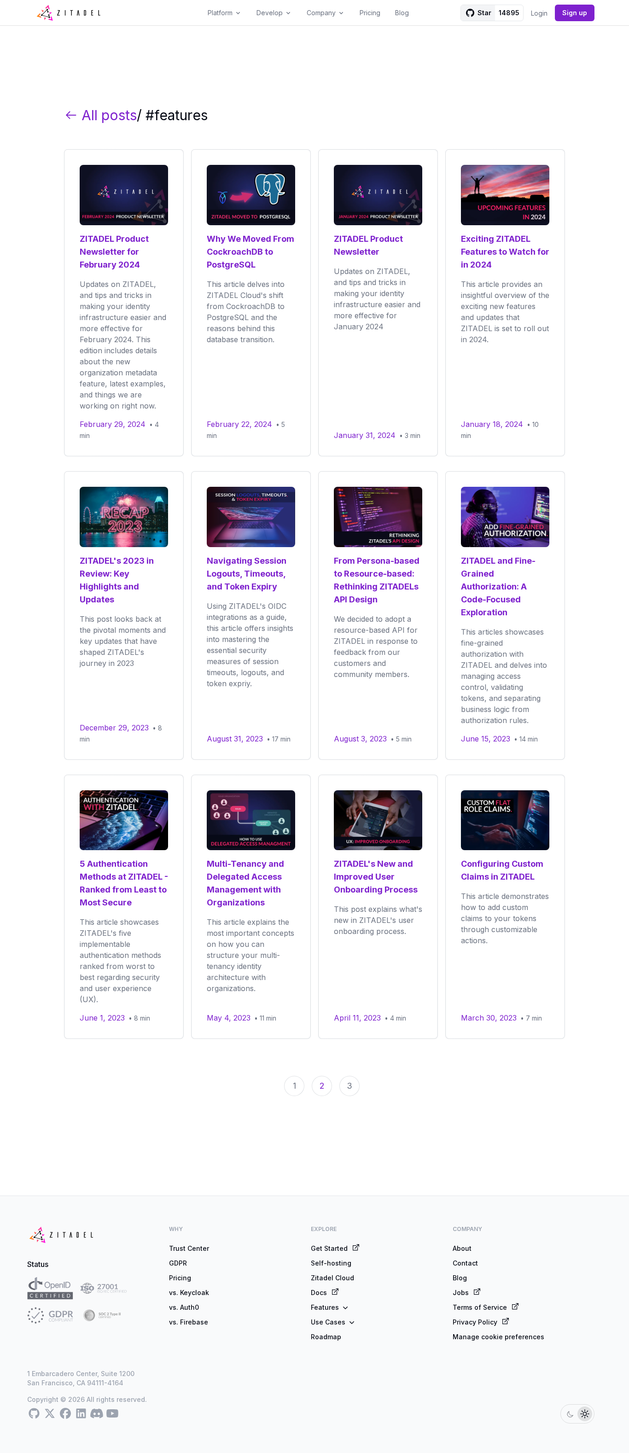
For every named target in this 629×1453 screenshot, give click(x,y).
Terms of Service (480, 1307)
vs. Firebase (188, 1322)
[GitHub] (34, 1414)
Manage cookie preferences (498, 1337)
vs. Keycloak (189, 1292)
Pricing (370, 13)
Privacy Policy (475, 1322)
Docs (319, 1292)
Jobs (461, 1292)
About (462, 1248)
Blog (402, 13)
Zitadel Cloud (332, 1278)
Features (325, 1307)
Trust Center (189, 1248)
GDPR (178, 1263)
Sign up (574, 13)
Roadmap (326, 1337)
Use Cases (328, 1322)
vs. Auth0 (184, 1307)
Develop (269, 13)
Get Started (329, 1248)
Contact (465, 1263)
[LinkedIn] (81, 1414)
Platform (220, 13)
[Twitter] (50, 1414)
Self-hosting (331, 1263)
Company (321, 13)
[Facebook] (65, 1414)
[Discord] (97, 1414)
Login (539, 13)
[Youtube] (112, 1414)
